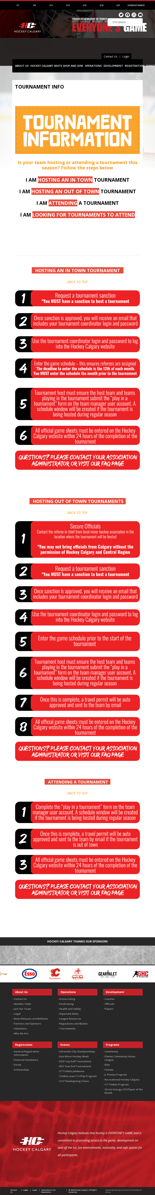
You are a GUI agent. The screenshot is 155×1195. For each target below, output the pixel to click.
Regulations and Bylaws (73, 1023)
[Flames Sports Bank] (8, 973)
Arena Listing (67, 999)
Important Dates (69, 1013)
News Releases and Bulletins (31, 1018)
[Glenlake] (99, 973)
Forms (17, 1064)
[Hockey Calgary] (27, 37)
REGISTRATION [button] (134, 66)
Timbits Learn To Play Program (78, 1076)
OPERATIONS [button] (93, 66)
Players (109, 1008)
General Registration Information (26, 1053)
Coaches (110, 999)
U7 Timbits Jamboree (71, 1071)
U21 (118, 5)
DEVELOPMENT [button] (113, 66)
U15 (85, 5)
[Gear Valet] (38, 973)
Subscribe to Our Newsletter (48, 1191)
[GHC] (71, 973)
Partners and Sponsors (27, 1023)
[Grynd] (130, 973)
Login (125, 56)
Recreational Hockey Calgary (122, 1079)
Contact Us (110, 56)
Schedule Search (136, 5)
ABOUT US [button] (22, 66)
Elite (107, 1064)
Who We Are (21, 1033)
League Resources (70, 1018)
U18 (101, 5)
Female (109, 1069)
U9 (34, 5)
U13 (68, 5)
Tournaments (67, 1028)
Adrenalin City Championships (77, 1051)
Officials (109, 1004)
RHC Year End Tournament (75, 1066)
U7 (18, 5)
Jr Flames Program (116, 1074)
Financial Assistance (26, 1059)
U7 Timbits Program (117, 1084)
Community (111, 1051)
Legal (17, 1013)
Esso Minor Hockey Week (74, 1056)
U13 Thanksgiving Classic (74, 1081)
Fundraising (66, 1004)
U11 (51, 5)
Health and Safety (70, 1008)
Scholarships (21, 1069)
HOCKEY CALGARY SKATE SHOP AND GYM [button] (56, 66)
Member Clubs (22, 1004)
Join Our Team (22, 1008)
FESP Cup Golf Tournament (75, 1061)
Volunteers (20, 1028)
